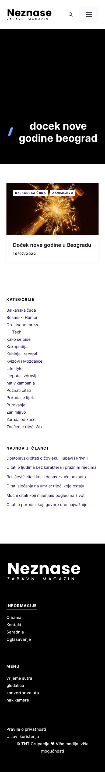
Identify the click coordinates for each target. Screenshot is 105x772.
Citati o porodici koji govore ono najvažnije (47, 504)
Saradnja (15, 632)
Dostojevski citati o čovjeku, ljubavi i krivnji (47, 458)
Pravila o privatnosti (26, 729)
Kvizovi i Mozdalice (24, 361)
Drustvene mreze (23, 324)
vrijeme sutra (19, 678)
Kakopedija (16, 346)
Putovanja (15, 404)
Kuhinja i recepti (21, 353)
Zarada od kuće (21, 419)
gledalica (15, 685)
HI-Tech (14, 332)
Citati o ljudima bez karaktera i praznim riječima (51, 467)
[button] (70, 14)
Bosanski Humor (22, 317)
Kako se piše (18, 339)
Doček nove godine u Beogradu (52, 245)
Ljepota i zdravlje (22, 375)
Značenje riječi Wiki (25, 426)
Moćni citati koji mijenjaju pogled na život (45, 495)
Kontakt (14, 624)
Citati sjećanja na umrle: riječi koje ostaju (45, 485)
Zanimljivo (62, 192)
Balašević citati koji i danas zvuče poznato (46, 476)
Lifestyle (14, 368)
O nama (14, 617)
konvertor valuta (22, 692)
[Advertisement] (52, 84)
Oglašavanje (18, 639)
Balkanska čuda (30, 192)
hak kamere (17, 700)
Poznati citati (18, 390)
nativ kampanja (20, 383)
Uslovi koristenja (22, 736)
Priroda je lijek (20, 397)
